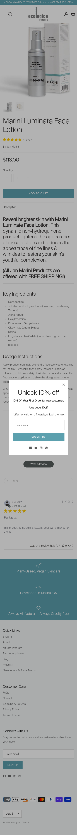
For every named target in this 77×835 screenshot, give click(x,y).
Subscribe (38, 437)
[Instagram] (41, 448)
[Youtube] (36, 448)
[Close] (64, 385)
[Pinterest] (46, 448)
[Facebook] (30, 448)
